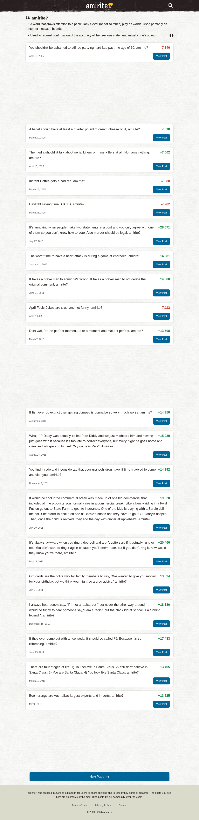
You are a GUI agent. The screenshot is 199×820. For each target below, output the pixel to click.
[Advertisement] (99, 93)
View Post (161, 56)
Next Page (97, 776)
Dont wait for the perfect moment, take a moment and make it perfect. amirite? (86, 331)
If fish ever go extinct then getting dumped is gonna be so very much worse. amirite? (90, 412)
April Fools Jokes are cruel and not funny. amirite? (65, 307)
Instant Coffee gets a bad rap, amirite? (57, 181)
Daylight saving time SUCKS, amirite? (56, 204)
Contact (123, 805)
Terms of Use (79, 805)
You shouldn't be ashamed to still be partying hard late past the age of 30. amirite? (88, 47)
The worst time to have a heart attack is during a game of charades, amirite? (84, 256)
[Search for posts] (171, 5)
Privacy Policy (103, 805)
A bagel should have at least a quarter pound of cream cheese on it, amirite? (84, 129)
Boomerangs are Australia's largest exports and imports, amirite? (76, 695)
